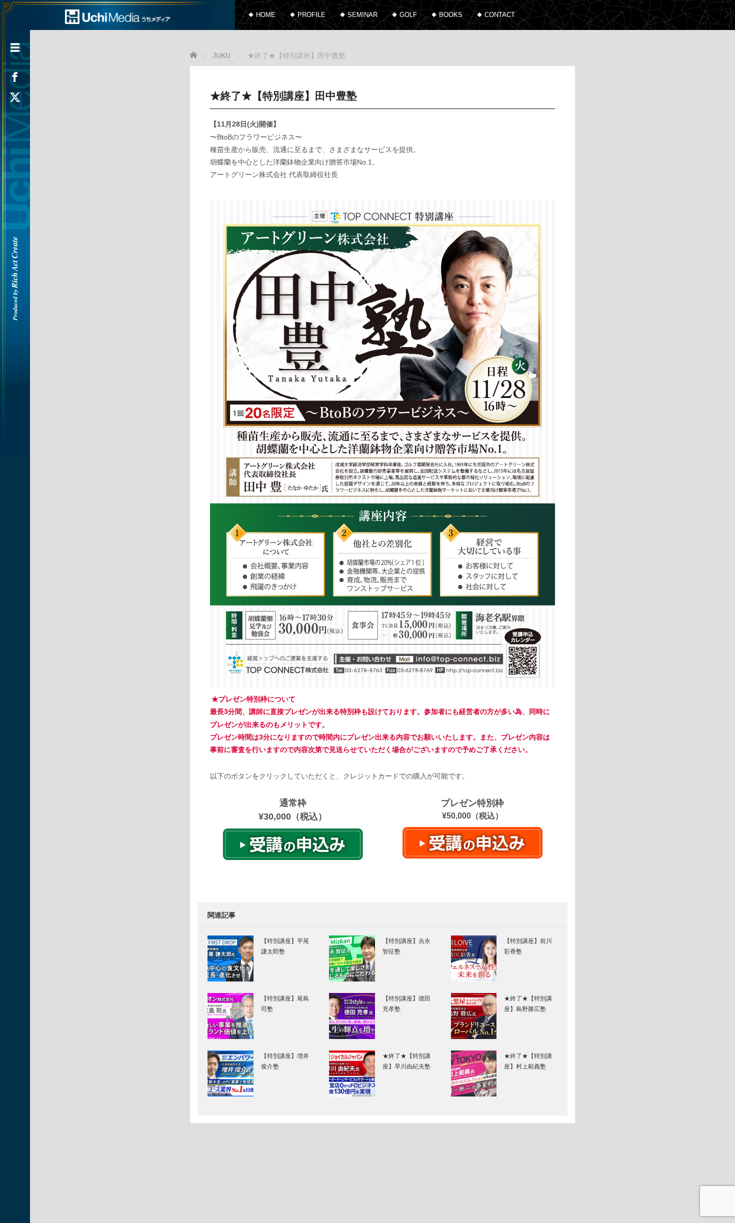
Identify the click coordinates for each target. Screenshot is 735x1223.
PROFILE (312, 14)
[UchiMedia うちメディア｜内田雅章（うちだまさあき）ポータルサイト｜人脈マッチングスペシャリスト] (117, 15)
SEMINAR (363, 14)
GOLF (408, 14)
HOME (266, 14)
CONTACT (499, 14)
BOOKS (450, 14)
